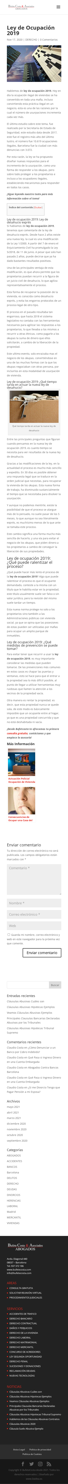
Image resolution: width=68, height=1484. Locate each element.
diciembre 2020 (16, 1123)
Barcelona (13, 1172)
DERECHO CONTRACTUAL (23, 1323)
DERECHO (31, 39)
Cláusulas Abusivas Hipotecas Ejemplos (31, 1007)
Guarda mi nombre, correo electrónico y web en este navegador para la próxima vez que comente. (33, 939)
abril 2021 (13, 1112)
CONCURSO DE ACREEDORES (24, 1351)
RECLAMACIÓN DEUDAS (22, 1370)
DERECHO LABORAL (20, 1337)
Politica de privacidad (40, 1449)
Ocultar (38, 207)
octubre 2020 (15, 1135)
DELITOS (12, 1178)
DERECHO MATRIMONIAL (23, 1342)
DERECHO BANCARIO (20, 1318)
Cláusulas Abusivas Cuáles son (25, 1001)
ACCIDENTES (14, 1161)
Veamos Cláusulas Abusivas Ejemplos (29, 1012)
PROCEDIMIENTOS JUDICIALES (25, 1297)
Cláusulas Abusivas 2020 (22, 1424)
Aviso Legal (19, 1449)
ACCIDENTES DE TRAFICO (22, 1313)
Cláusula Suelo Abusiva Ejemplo (26, 1428)
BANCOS (12, 1166)
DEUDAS (12, 1189)
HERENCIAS (14, 1200)
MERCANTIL (14, 1217)
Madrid (11, 1211)
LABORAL (12, 1206)
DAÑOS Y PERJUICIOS (20, 1328)
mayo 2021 (13, 1107)
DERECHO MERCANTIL (21, 1347)
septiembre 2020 (17, 1140)
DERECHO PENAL (18, 1361)
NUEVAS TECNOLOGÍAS (22, 1375)
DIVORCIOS (13, 1195)
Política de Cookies (32, 1454)
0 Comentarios (49, 39)
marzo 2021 (14, 1118)
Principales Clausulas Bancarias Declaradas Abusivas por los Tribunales (32, 1407)
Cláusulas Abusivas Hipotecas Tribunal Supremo (35, 1414)
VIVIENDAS (13, 1223)
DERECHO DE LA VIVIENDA (23, 1332)
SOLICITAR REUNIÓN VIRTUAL (25, 1292)
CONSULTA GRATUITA (21, 1288)
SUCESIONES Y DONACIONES (25, 1366)
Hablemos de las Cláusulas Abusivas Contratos (34, 1419)
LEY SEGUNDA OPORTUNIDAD (25, 1356)
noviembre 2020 (16, 1129)
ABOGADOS (14, 1155)
